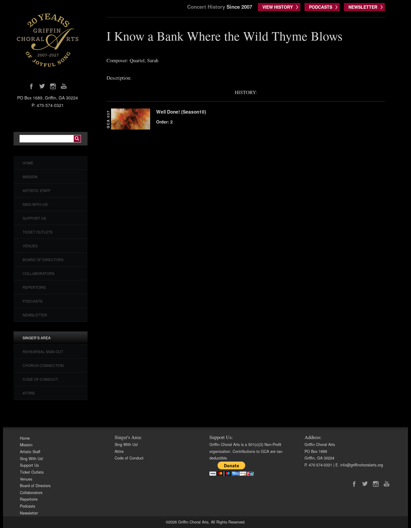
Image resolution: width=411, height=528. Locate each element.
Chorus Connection (43, 365)
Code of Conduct (40, 379)
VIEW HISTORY (277, 7)
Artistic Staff (37, 190)
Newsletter (35, 314)
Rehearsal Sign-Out (43, 351)
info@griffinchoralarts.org (361, 465)
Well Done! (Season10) (181, 111)
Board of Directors (43, 259)
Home (28, 162)
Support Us (34, 218)
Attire (29, 392)
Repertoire (34, 287)
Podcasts (32, 301)
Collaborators (38, 273)
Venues (30, 245)
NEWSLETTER (362, 7)
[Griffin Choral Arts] (48, 40)
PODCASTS (320, 7)
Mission (30, 176)
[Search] (77, 138)
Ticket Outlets (38, 231)
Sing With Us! (35, 204)
